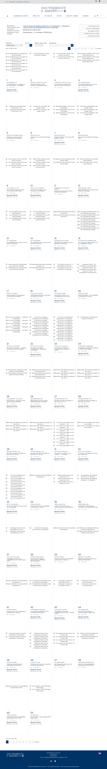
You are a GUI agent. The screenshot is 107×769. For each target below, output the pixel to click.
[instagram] (99, 1)
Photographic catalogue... (15, 399)
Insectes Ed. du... (36, 135)
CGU (41, 757)
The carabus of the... (13, 188)
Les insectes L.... (35, 715)
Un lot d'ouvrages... (13, 504)
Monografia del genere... (62, 240)
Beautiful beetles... (60, 135)
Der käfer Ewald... (83, 135)
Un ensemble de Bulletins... (38, 609)
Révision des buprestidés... (86, 662)
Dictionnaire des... (83, 609)
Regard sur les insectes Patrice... (61, 188)
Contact (26, 2)
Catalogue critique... (61, 609)
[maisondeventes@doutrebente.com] (96, 1)
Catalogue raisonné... (13, 557)
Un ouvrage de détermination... (87, 240)
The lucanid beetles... (84, 82)
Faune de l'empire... (12, 662)
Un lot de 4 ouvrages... (61, 346)
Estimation (12, 2)
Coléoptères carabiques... (86, 346)
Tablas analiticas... (60, 504)
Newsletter (19, 2)
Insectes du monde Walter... (15, 135)
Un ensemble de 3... (12, 82)
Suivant (99, 48)
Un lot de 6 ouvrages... (61, 451)
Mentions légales (59, 757)
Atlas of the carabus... (38, 188)
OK (31, 45)
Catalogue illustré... (37, 293)
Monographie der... (84, 504)
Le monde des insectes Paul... (63, 82)
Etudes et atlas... (36, 662)
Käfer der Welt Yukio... (85, 188)
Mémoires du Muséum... (85, 557)
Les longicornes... (60, 662)
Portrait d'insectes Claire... (39, 82)
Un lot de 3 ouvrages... (14, 346)
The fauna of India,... (60, 293)
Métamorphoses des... (37, 399)
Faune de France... (83, 293)
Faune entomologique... (38, 557)
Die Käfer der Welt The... (61, 399)
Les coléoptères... (12, 240)
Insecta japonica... (12, 293)
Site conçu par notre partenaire (70, 766)
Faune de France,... (36, 504)
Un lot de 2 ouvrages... (85, 451)
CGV (66, 757)
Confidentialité (48, 757)
